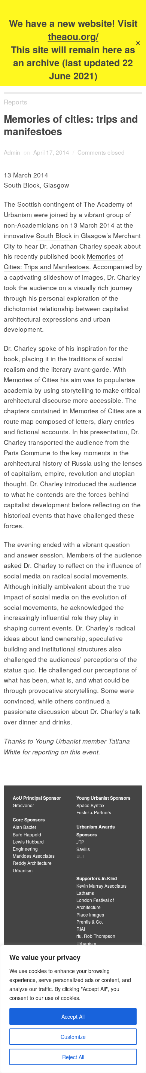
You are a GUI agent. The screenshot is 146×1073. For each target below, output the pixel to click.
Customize (73, 1036)
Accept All (73, 1016)
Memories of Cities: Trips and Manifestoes (63, 261)
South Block (54, 235)
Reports (15, 101)
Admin (12, 152)
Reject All (73, 1057)
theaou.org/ (73, 36)
